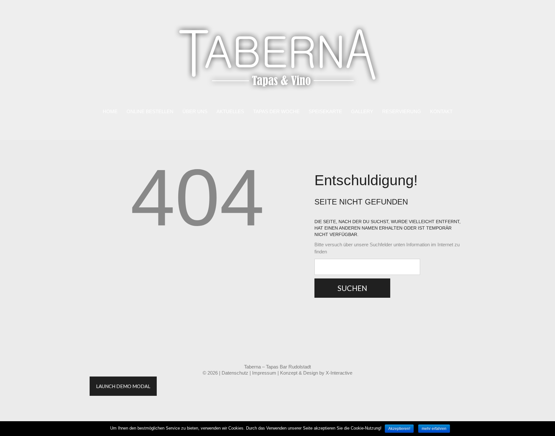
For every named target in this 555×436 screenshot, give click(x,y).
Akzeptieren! (399, 428)
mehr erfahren (434, 428)
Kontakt (441, 111)
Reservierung (401, 111)
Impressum (264, 373)
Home (110, 111)
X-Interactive (339, 373)
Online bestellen (150, 111)
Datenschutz (235, 373)
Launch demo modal (123, 386)
